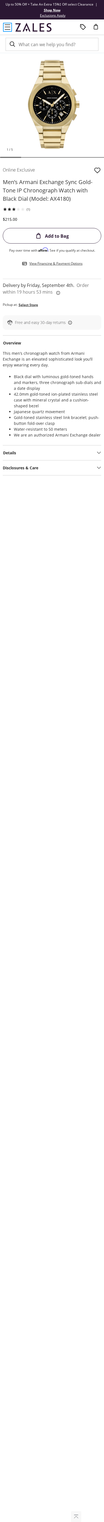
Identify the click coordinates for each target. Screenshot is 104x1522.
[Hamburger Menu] (7, 27)
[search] (12, 44)
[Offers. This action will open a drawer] (83, 27)
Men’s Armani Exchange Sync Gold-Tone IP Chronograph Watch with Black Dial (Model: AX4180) (47, 190)
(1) (28, 209)
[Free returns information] (69, 322)
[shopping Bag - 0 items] (98, 29)
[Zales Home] (33, 27)
